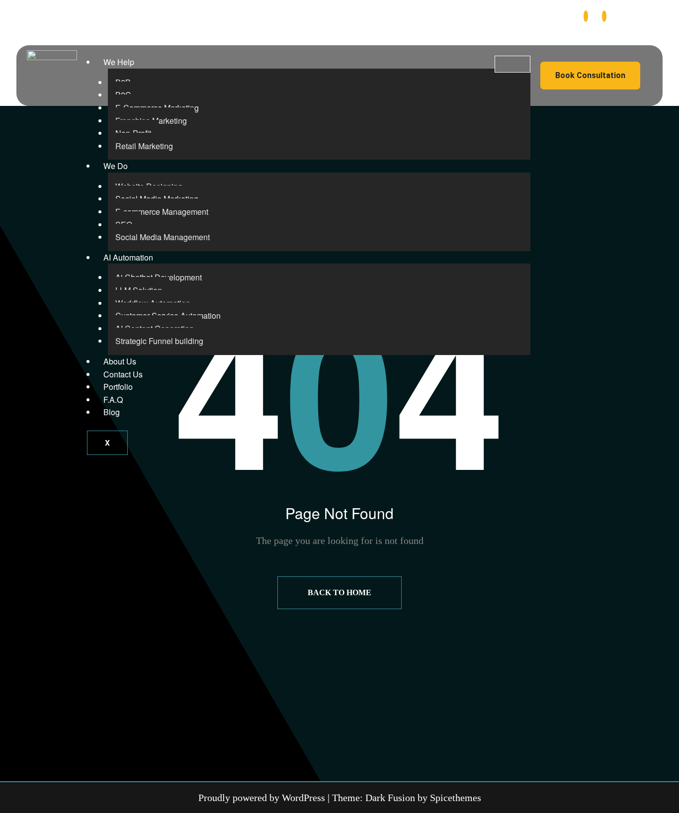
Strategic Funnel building (159, 341)
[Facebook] (586, 16)
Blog (111, 412)
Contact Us (123, 374)
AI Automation (128, 257)
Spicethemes (455, 797)
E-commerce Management (161, 211)
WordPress (303, 797)
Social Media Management (162, 237)
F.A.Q (113, 399)
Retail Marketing (144, 146)
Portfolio (118, 386)
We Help (118, 62)
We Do (115, 166)
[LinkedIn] (604, 16)
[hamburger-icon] (512, 64)
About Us (119, 361)
